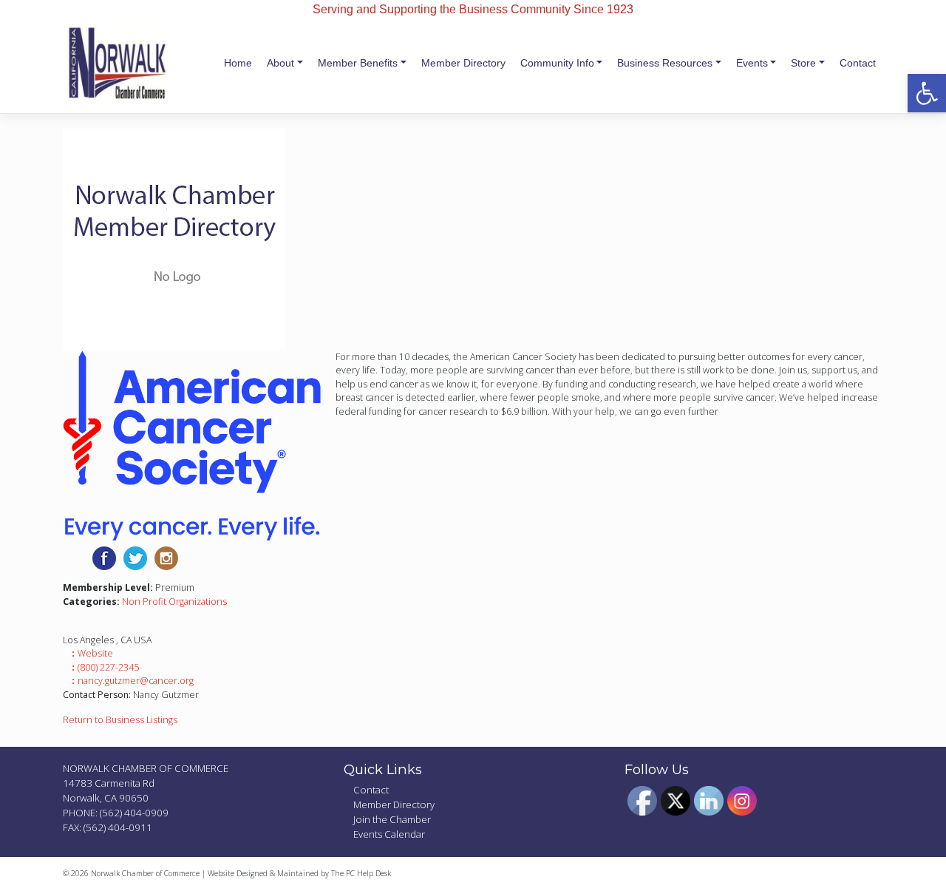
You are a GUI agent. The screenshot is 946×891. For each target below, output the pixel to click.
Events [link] (752, 63)
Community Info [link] (557, 63)
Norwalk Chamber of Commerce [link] (145, 873)
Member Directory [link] (463, 63)
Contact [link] (858, 63)
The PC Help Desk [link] (361, 873)
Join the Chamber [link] (392, 819)
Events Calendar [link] (389, 834)
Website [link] (95, 653)
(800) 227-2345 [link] (108, 667)
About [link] (280, 63)
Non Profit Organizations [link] (174, 601)
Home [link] (238, 63)
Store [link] (803, 63)
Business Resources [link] (664, 63)
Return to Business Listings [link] (120, 720)
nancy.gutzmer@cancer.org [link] (136, 680)
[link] (927, 93)
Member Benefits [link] (358, 63)
